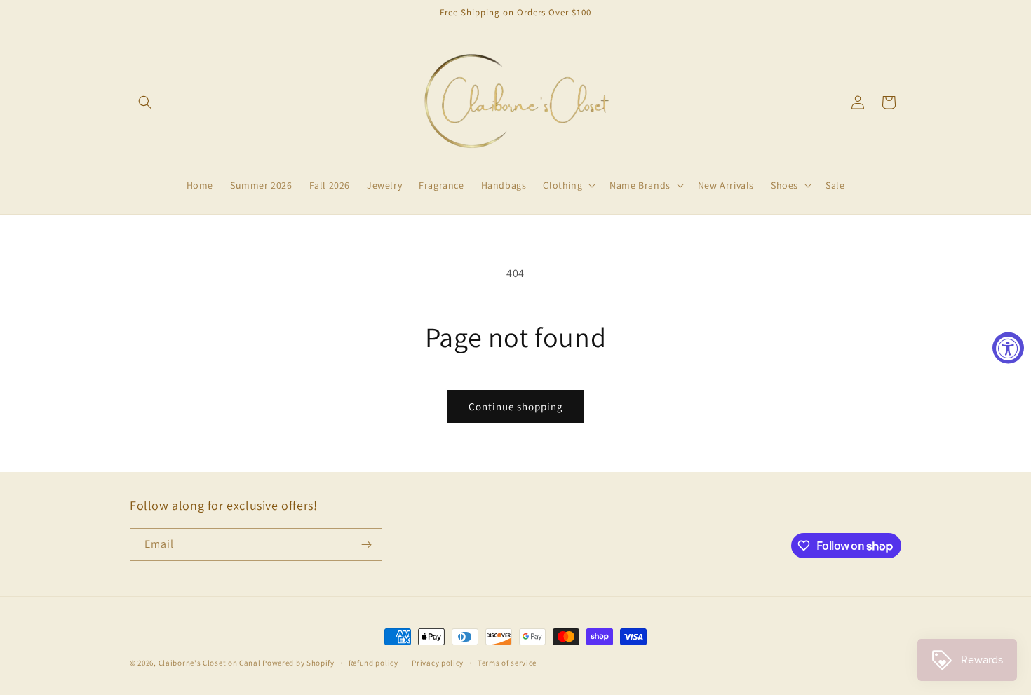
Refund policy (373, 663)
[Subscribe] (366, 544)
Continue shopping (516, 406)
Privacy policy (438, 663)
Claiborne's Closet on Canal (210, 663)
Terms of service (507, 663)
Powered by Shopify (298, 663)
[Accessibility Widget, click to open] (1008, 347)
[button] (145, 102)
